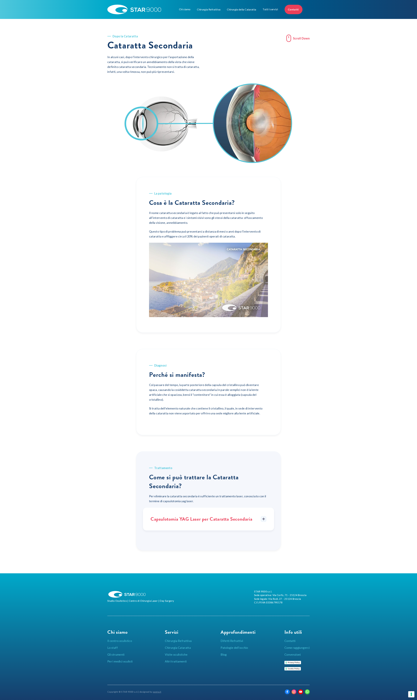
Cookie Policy (294, 669)
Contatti (293, 9)
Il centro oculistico (119, 641)
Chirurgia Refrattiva (208, 9)
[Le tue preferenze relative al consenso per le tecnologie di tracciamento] (411, 694)
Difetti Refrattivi (232, 641)
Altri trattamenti (176, 661)
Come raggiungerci (297, 647)
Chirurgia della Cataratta (241, 9)
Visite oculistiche (176, 654)
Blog (224, 654)
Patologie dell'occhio (234, 647)
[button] (184, 9)
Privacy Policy (294, 662)
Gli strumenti (116, 654)
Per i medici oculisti (120, 661)
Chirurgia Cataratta (178, 647)
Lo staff (112, 647)
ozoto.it (157, 691)
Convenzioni (292, 654)
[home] (142, 9)
